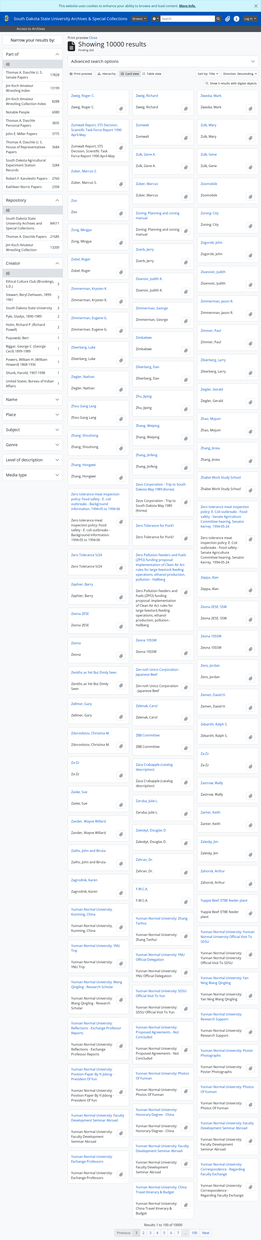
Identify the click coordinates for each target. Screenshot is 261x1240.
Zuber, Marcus (147, 184)
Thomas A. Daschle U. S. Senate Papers (32, 75)
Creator (13, 263)
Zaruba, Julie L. (147, 801)
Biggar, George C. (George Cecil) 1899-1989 (32, 348)
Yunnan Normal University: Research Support (221, 1016)
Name (11, 399)
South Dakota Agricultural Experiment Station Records (32, 165)
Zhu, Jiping (144, 396)
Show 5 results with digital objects (233, 83)
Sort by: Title (207, 74)
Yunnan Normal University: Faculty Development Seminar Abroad (97, 1118)
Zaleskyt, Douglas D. (151, 830)
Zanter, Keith (210, 812)
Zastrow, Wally (212, 783)
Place (11, 414)
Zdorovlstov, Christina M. (90, 733)
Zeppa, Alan (210, 577)
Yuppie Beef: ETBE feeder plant (224, 900)
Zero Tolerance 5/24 (86, 555)
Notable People (32, 113)
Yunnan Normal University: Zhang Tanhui (162, 921)
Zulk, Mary (208, 125)
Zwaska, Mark (211, 95)
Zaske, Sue (79, 792)
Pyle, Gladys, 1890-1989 (32, 317)
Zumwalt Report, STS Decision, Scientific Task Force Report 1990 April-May (96, 130)
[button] (227, 18)
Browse (138, 19)
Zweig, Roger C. (82, 95)
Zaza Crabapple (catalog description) (154, 767)
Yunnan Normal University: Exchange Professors (92, 1159)
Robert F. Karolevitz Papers (32, 179)
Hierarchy (109, 74)
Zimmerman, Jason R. (217, 301)
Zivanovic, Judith (213, 272)
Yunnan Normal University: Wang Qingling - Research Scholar (96, 984)
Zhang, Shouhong (84, 435)
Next (205, 1233)
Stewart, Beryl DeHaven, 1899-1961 (32, 297)
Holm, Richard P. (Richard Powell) (32, 327)
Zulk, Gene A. (146, 154)
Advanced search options (95, 61)
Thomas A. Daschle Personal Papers (32, 123)
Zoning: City (210, 213)
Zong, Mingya (81, 230)
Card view (132, 74)
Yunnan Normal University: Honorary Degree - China (156, 1112)
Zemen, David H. (213, 695)
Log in (248, 19)
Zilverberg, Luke (83, 347)
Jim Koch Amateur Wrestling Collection (32, 247)
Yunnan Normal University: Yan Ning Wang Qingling (225, 980)
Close (93, 37)
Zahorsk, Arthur (213, 871)
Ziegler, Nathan (83, 376)
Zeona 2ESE (80, 613)
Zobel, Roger (81, 259)
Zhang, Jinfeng (146, 455)
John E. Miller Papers (32, 135)
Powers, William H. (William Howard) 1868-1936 (32, 362)
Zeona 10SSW (211, 636)
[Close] (256, 6)
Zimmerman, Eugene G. (89, 318)
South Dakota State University (32, 309)
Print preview (82, 74)
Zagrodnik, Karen (84, 880)
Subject (13, 429)
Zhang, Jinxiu (210, 448)
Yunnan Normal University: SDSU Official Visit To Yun (161, 993)
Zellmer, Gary (81, 704)
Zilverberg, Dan (147, 367)
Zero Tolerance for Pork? (155, 525)
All (8, 64)
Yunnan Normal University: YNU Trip (95, 948)
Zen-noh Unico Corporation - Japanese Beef (158, 672)
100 (194, 1233)
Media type (16, 475)
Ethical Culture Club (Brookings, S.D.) (32, 284)
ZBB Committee (148, 735)
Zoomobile (209, 184)
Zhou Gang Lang (83, 406)
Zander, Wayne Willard (88, 821)
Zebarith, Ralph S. (214, 724)
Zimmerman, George (152, 308)
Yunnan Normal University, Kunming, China (92, 912)
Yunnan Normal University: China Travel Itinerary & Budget (161, 1189)
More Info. (187, 6)
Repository (16, 200)
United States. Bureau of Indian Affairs (32, 383)
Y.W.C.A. (142, 889)
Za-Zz (205, 753)
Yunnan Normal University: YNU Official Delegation (160, 957)
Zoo (74, 200)
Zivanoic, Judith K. (149, 279)
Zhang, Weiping (147, 425)
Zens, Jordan (210, 665)
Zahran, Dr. (144, 859)
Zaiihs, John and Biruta (88, 850)
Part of (12, 54)
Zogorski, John (211, 242)
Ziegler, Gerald (212, 389)
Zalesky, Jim (209, 841)
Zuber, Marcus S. (84, 171)
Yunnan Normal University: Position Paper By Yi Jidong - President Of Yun (92, 1074)
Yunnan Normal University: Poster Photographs (227, 1053)
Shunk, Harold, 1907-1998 (32, 374)
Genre (12, 444)
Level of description (24, 460)
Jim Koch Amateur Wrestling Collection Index (32, 101)
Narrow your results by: (33, 40)
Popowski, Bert (32, 339)
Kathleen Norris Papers (32, 188)
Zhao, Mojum (211, 418)
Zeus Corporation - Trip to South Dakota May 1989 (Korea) (161, 487)
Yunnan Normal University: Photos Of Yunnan (162, 1076)
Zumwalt (142, 125)
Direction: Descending (238, 74)
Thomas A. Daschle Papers (32, 237)
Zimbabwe (144, 337)
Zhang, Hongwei (83, 465)
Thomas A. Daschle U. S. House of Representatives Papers (32, 147)
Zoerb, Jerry (145, 249)
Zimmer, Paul (211, 330)
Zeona (76, 643)
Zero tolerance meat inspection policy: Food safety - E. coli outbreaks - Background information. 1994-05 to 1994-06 (95, 501)
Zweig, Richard (147, 95)
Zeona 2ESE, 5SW (214, 606)
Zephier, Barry (82, 584)
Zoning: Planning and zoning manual (157, 215)
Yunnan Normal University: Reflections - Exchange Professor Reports (96, 1028)
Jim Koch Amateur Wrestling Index (32, 88)
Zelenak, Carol (146, 706)
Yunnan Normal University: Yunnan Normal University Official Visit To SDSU (228, 937)
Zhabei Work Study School (221, 477)
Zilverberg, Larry (213, 360)
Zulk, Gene (209, 154)
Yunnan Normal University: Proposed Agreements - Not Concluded (157, 1032)
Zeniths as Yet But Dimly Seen (94, 672)
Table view (153, 74)
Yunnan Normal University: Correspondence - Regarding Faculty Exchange (223, 1169)
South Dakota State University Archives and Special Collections (32, 223)
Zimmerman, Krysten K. (89, 288)
